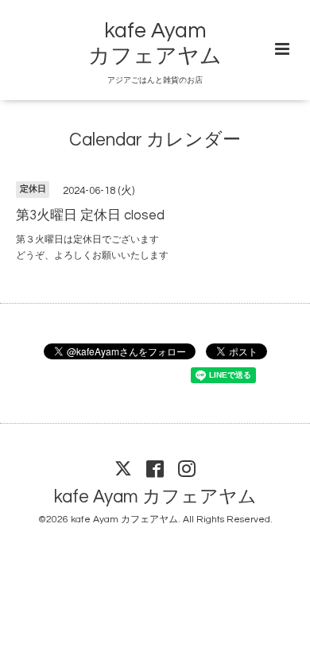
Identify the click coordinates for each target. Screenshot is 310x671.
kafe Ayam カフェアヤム (155, 497)
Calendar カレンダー (155, 140)
